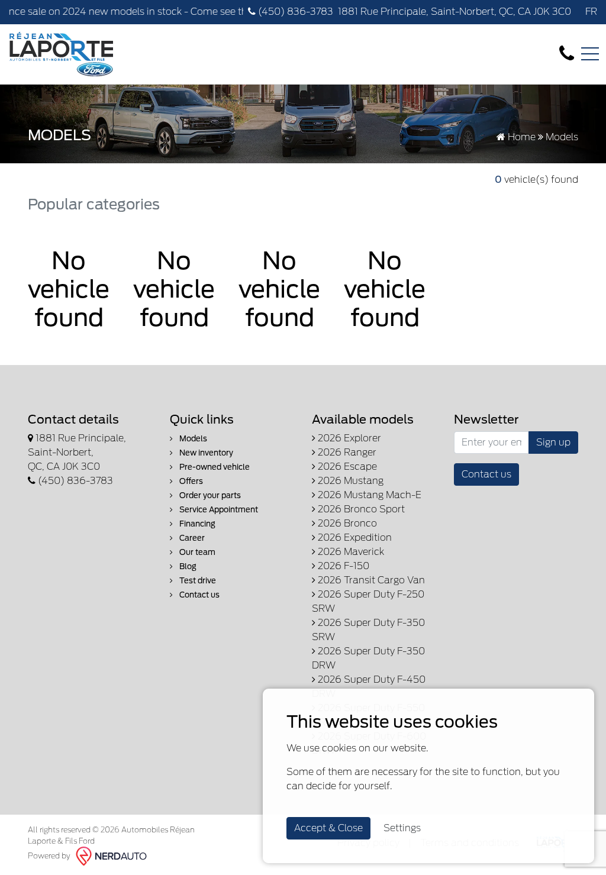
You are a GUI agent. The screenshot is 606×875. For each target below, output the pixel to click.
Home (520, 137)
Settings (402, 828)
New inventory (205, 452)
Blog (187, 566)
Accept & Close (328, 828)
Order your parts (209, 495)
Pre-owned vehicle (214, 467)
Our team (196, 552)
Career (191, 538)
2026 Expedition (353, 537)
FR (591, 11)
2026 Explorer (348, 438)
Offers (190, 481)
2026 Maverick (349, 551)
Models (192, 438)
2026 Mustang (349, 480)
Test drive (197, 580)
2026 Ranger (345, 452)
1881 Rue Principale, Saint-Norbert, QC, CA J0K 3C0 (454, 11)
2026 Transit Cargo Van (370, 580)
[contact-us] (566, 53)
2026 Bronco (346, 523)
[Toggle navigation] (590, 54)
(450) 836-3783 (294, 11)
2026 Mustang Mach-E (368, 495)
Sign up (553, 442)
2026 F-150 (342, 566)
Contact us (199, 594)
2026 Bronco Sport (360, 509)
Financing (196, 523)
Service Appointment (218, 509)
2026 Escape (346, 466)
